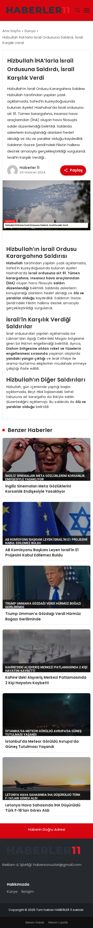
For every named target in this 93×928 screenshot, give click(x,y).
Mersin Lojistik (58, 922)
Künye (12, 891)
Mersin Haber (35, 922)
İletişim (27, 891)
